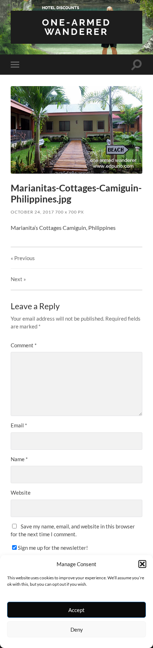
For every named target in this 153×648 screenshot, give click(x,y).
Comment (24, 345)
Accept (76, 610)
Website (21, 492)
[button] (142, 564)
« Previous (23, 258)
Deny (76, 629)
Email (19, 425)
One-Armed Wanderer (76, 27)
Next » (18, 279)
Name (19, 459)
